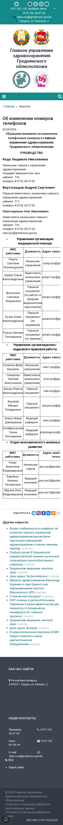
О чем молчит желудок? (25, 596)
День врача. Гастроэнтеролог (29, 576)
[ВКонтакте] (48, 513)
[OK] (53, 513)
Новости (24, 106)
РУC (13, 8)
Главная (9, 106)
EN (25, 8)
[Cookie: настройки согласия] (5, 819)
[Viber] (39, 513)
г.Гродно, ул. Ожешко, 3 (33, 21)
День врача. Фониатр (23, 628)
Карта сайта (16, 767)
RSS (10, 760)
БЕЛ (19, 8)
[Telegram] (34, 513)
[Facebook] (43, 513)
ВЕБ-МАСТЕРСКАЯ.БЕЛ (42, 820)
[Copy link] (58, 513)
